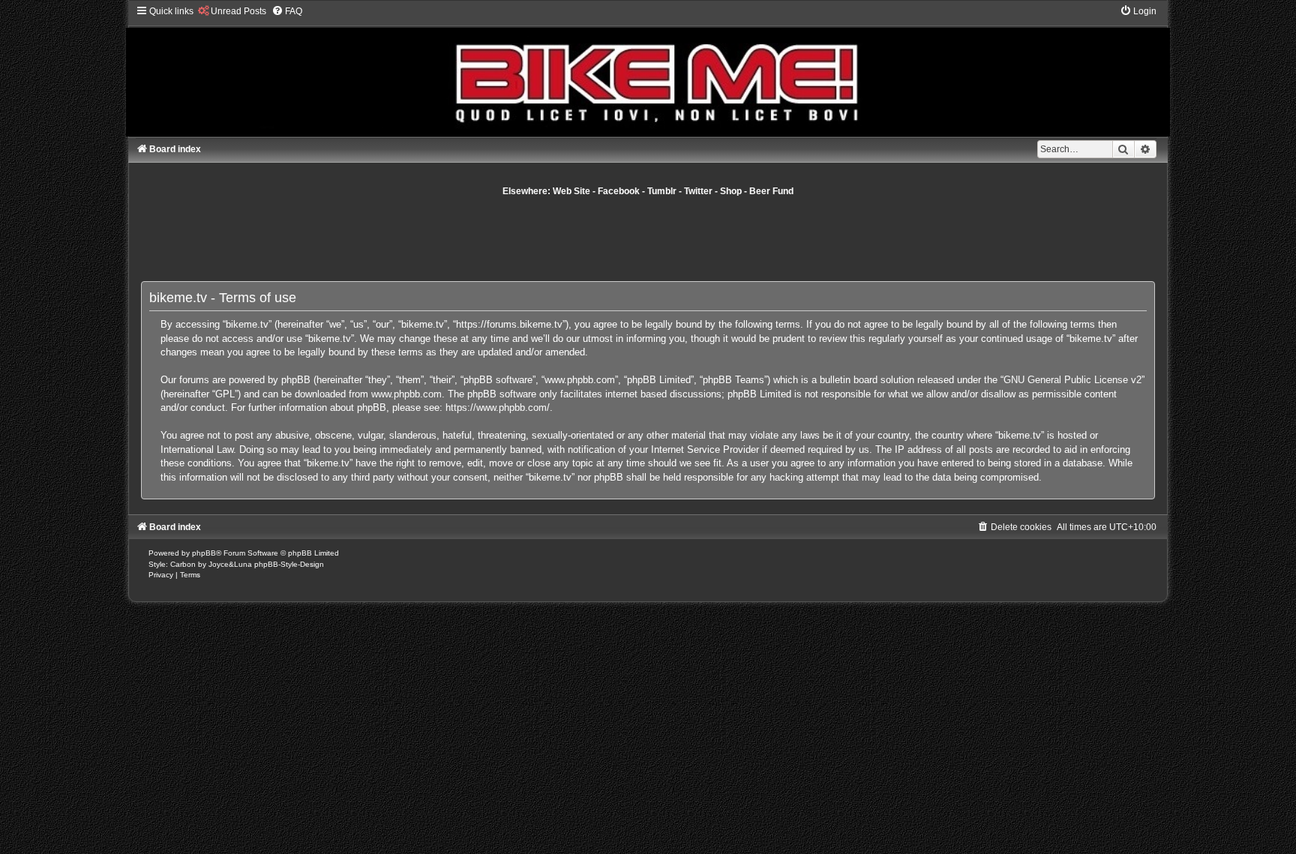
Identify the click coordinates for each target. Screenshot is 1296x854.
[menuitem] (231, 11)
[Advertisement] (648, 238)
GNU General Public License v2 (1073, 379)
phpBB (204, 553)
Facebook (619, 191)
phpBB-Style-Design (289, 564)
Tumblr (661, 191)
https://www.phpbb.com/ (498, 407)
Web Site (571, 191)
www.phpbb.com (406, 394)
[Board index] (647, 70)
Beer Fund (771, 191)
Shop (731, 191)
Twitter (698, 191)
